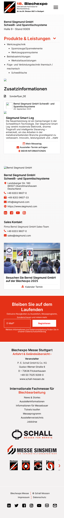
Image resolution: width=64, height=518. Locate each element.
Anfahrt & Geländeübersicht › (32, 354)
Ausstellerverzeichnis (32, 417)
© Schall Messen (41, 493)
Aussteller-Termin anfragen (34, 147)
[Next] (57, 465)
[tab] (32, 38)
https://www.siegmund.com (22, 206)
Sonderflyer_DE (17, 96)
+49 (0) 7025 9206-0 (32, 374)
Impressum (24, 497)
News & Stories (32, 397)
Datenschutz (39, 497)
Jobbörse (32, 421)
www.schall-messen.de (32, 379)
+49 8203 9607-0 (17, 193)
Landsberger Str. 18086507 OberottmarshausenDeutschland (22, 186)
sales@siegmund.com (19, 235)
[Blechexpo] (25, 7)
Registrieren (44, 323)
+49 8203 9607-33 (18, 197)
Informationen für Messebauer (32, 405)
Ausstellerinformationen (32, 401)
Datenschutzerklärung (35, 331)
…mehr (54, 137)
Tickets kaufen (32, 409)
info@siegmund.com (18, 201)
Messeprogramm (32, 413)
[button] (56, 7)
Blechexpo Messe (20, 493)
